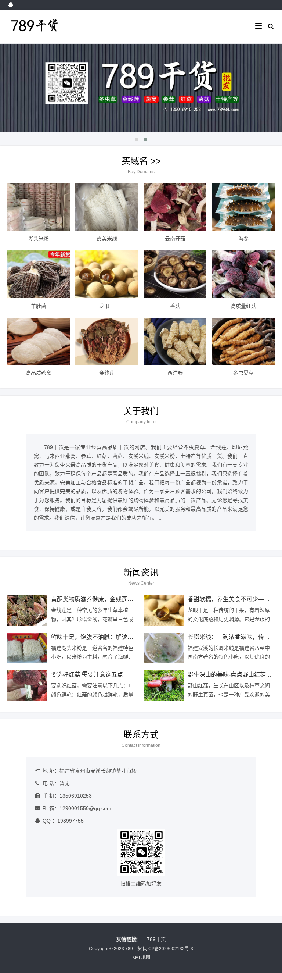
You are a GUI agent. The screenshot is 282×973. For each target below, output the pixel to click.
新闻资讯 (141, 572)
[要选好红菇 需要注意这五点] (27, 685)
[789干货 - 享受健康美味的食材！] (44, 33)
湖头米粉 (38, 239)
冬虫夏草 (243, 373)
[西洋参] (175, 341)
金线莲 (107, 373)
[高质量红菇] (243, 273)
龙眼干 (107, 306)
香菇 (175, 306)
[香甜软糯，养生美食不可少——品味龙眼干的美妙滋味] (164, 610)
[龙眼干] (106, 273)
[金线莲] (106, 341)
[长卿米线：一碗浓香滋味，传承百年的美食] (164, 648)
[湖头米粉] (38, 207)
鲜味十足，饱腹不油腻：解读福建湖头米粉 (107, 637)
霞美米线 (107, 239)
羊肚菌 (38, 306)
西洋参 (175, 373)
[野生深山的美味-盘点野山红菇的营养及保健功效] (164, 685)
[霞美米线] (106, 207)
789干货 (156, 939)
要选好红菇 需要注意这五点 (87, 674)
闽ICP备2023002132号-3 (168, 948)
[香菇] (175, 273)
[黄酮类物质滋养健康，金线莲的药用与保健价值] (27, 610)
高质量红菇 (243, 306)
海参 (243, 239)
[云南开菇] (175, 207)
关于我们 (141, 411)
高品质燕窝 (38, 373)
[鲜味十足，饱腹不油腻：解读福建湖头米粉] (27, 648)
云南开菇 (175, 239)
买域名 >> (141, 161)
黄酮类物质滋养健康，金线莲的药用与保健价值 (112, 599)
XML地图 (141, 957)
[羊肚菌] (38, 273)
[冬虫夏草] (243, 341)
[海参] (243, 207)
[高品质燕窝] (38, 341)
